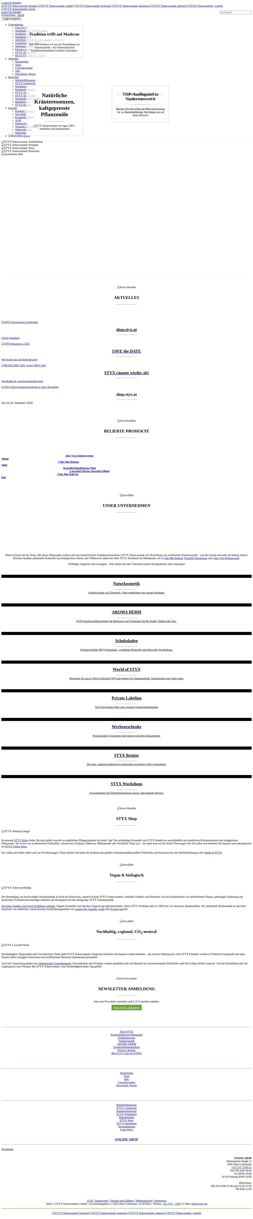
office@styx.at (199, 1203)
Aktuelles (13, 58)
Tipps (18, 64)
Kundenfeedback (24, 117)
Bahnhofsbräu (22, 101)
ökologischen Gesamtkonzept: (55, 963)
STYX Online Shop (16, 846)
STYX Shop (22, 92)
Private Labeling (24, 49)
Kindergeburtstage (25, 89)
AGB (18, 120)
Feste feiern (126, 1129)
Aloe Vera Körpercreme (226, 558)
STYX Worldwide (25, 52)
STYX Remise (23, 104)
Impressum (21, 132)
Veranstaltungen (126, 1126)
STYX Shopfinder (25, 95)
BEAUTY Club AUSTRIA (127, 1053)
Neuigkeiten (21, 61)
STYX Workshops (126, 1114)
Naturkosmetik (23, 37)
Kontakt (12, 108)
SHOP (20, 15)
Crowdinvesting (24, 67)
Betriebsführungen (25, 80)
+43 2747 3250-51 (241, 1167)
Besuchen (13, 77)
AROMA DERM (126, 1044)
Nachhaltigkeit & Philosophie (126, 1034)
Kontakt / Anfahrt (24, 111)
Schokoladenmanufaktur (126, 1047)
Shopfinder (7, 1149)
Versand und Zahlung (122, 1200)
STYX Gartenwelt (25, 83)
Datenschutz (22, 123)
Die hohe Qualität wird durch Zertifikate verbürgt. (28, 906)
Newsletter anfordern (126, 1007)
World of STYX (213, 852)
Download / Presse (25, 74)
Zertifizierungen (24, 33)
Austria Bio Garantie (86, 909)
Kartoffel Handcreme (195, 558)
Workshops (21, 86)
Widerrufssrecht (143, 1200)
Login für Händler (11, 2)
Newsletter (21, 114)
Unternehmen (15, 24)
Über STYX (22, 27)
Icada (101, 909)
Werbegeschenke (24, 46)
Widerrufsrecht (23, 129)
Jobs (17, 71)
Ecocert (115, 909)
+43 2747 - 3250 (171, 1203)
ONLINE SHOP (126, 1139)
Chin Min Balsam (173, 558)
